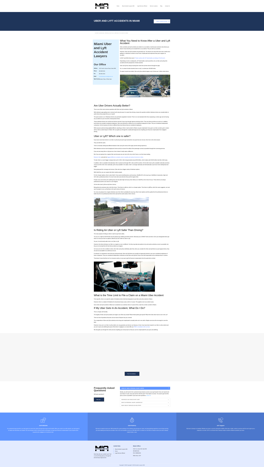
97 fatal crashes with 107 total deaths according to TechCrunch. (149, 58)
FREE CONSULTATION (161, 21)
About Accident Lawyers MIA (128, 6)
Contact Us (167, 6)
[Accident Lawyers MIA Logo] (102, 6)
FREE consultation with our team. (142, 326)
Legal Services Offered (142, 6)
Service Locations (154, 6)
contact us (148, 395)
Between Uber (97, 157)
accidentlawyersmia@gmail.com (106, 76)
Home (118, 6)
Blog (161, 6)
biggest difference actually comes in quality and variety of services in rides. (125, 157)
